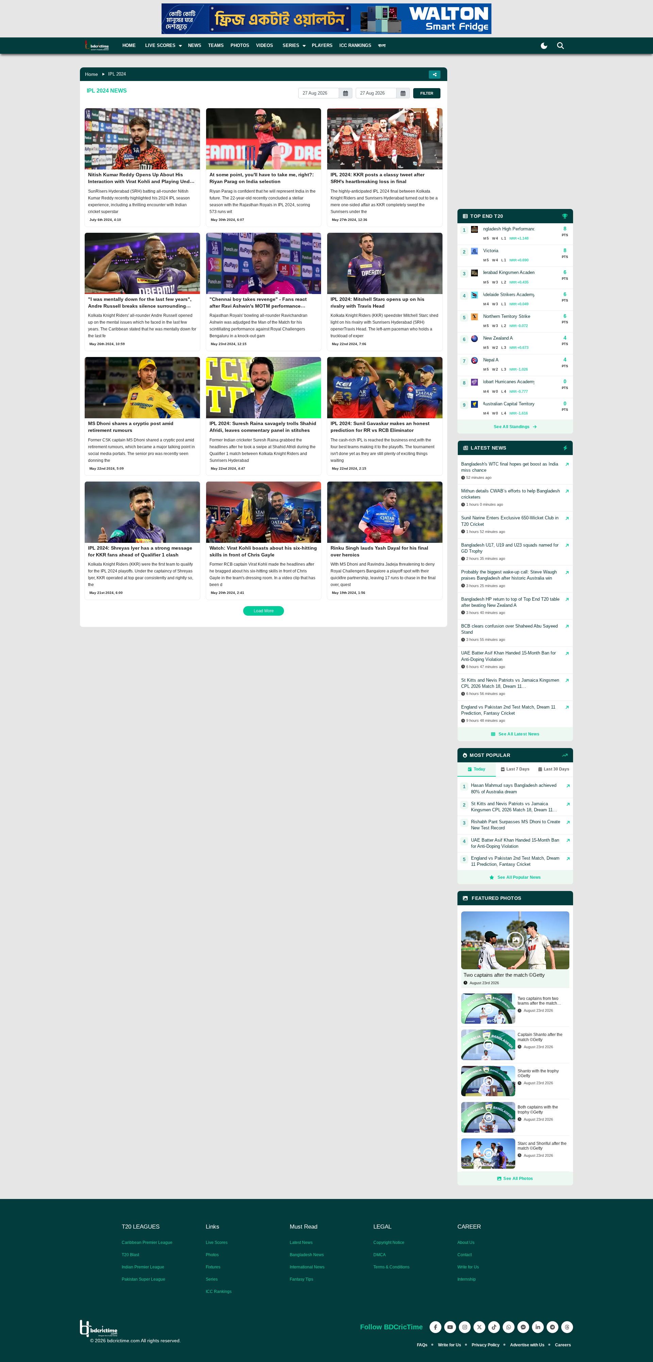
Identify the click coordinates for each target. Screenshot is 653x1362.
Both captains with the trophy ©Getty (538, 1109)
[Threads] (567, 1327)
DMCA (379, 1254)
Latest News (301, 1242)
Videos (264, 45)
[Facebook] (435, 1327)
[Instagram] (465, 1327)
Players (322, 45)
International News (307, 1267)
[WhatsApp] (509, 1327)
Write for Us (468, 1267)
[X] (479, 1327)
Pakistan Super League (143, 1279)
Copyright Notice (388, 1242)
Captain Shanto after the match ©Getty (540, 1037)
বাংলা (382, 45)
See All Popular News (519, 877)
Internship (466, 1279)
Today (479, 769)
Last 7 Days (518, 769)
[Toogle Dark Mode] (544, 45)
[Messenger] (523, 1327)
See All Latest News (519, 734)
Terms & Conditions (391, 1267)
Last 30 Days (556, 769)
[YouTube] (450, 1327)
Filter (426, 93)
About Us (465, 1242)
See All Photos (518, 1178)
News (194, 45)
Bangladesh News (307, 1254)
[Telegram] (552, 1327)
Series (212, 1279)
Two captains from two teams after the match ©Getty (538, 1001)
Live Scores (217, 1242)
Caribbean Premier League (147, 1242)
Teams (216, 45)
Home (129, 45)
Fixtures (213, 1267)
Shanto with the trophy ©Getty (538, 1073)
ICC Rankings (355, 45)
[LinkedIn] (538, 1327)
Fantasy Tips (301, 1279)
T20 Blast (130, 1254)
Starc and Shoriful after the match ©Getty (542, 1146)
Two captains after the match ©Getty (504, 975)
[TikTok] (494, 1327)
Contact (464, 1254)
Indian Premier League (143, 1267)
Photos (240, 45)
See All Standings (512, 426)
